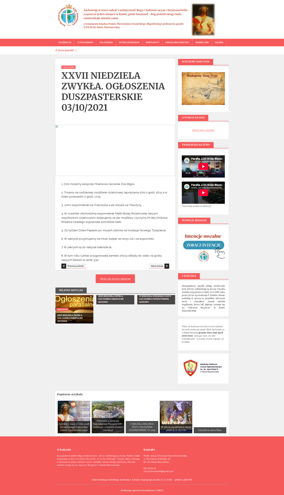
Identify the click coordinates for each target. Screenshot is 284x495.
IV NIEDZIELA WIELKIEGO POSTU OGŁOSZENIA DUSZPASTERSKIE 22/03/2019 (155, 299)
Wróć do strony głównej (115, 278)
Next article (157, 266)
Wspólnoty (152, 42)
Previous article (76, 266)
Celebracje (64, 42)
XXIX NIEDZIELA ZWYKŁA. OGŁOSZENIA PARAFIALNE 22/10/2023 (111, 299)
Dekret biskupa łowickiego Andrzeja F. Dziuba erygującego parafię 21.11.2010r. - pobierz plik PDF (142, 480)
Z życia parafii (85, 42)
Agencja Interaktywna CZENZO (147, 490)
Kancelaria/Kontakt (177, 42)
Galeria (219, 42)
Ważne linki (202, 42)
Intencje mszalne (129, 42)
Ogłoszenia (106, 42)
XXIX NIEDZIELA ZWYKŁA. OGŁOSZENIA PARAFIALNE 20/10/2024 (70, 318)
